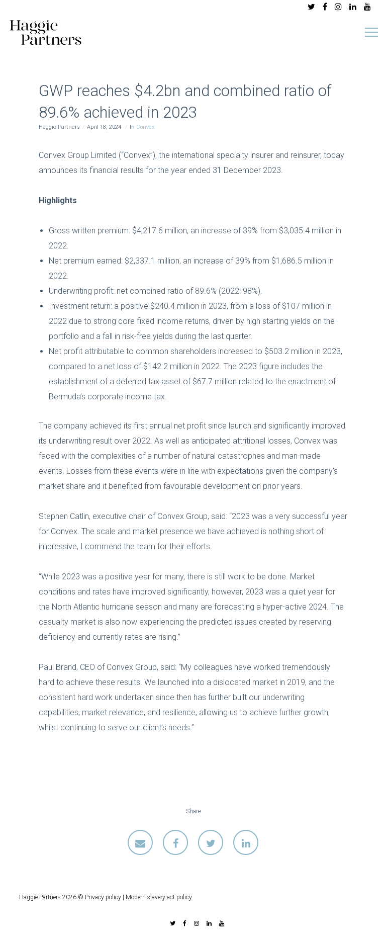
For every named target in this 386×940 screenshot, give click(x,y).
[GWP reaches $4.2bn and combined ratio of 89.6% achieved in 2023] (140, 842)
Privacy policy (103, 897)
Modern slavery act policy (159, 897)
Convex (145, 127)
